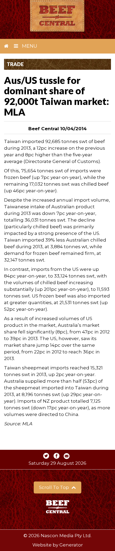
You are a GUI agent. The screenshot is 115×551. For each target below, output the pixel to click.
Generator (71, 545)
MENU (29, 46)
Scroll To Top (54, 487)
